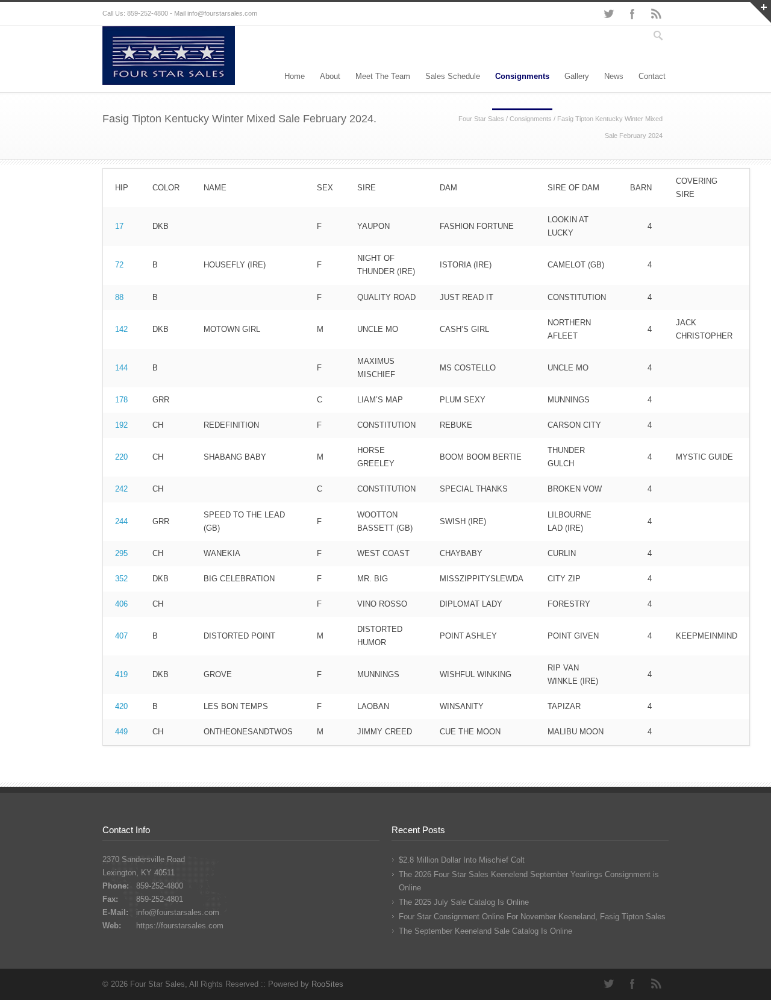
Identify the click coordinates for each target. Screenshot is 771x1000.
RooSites (327, 984)
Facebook (632, 14)
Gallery (576, 76)
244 (121, 521)
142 (121, 329)
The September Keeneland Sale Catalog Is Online (485, 931)
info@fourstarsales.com (222, 13)
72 (119, 264)
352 (121, 578)
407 (121, 635)
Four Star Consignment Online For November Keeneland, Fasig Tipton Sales (532, 916)
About (330, 76)
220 (121, 456)
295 (121, 553)
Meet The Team (382, 76)
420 (121, 706)
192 (121, 425)
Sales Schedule (452, 76)
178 (121, 399)
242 (121, 488)
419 (121, 674)
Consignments (522, 76)
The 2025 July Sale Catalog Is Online (464, 902)
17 (119, 226)
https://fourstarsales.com (179, 925)
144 (121, 367)
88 (119, 297)
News (613, 76)
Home (294, 76)
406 (121, 603)
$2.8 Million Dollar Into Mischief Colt (462, 859)
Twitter (608, 14)
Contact (652, 76)
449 (121, 731)
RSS (657, 14)
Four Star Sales (481, 118)
